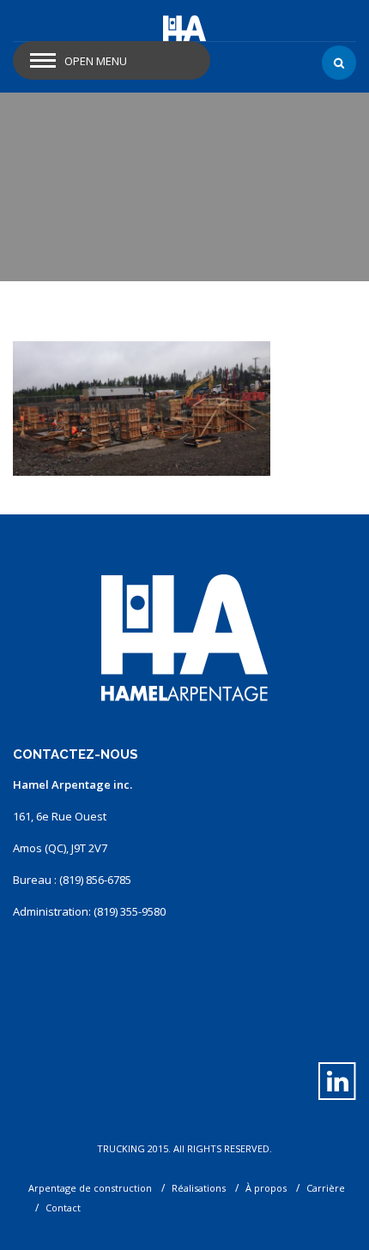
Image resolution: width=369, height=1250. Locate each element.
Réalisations (199, 1187)
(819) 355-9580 (130, 911)
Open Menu (95, 61)
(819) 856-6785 (95, 879)
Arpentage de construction (90, 1187)
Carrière (325, 1187)
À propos (266, 1187)
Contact (63, 1207)
